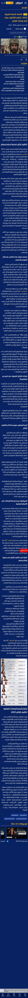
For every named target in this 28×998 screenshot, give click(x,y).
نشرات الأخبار (9, 2)
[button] (14, 8)
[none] (14, 63)
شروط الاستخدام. (11, 991)
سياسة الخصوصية (19, 991)
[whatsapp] (19, 37)
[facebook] (15, 37)
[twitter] (17, 37)
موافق (2, 990)
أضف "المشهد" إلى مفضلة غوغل (17, 32)
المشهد (24, 154)
